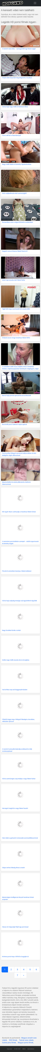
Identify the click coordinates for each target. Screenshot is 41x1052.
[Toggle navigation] (35, 3)
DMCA (24, 1049)
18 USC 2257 (17, 1049)
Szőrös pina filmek (9, 1043)
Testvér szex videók (26, 1040)
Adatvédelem (30, 1049)
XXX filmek (13, 1040)
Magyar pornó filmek (25, 1043)
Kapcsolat (9, 1049)
